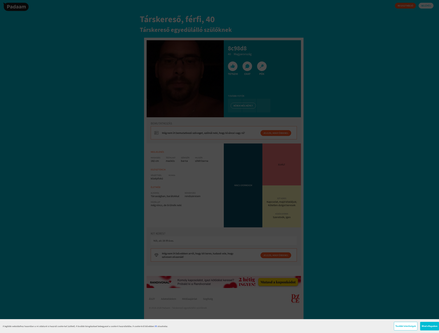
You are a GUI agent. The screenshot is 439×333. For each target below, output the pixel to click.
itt (156, 326)
